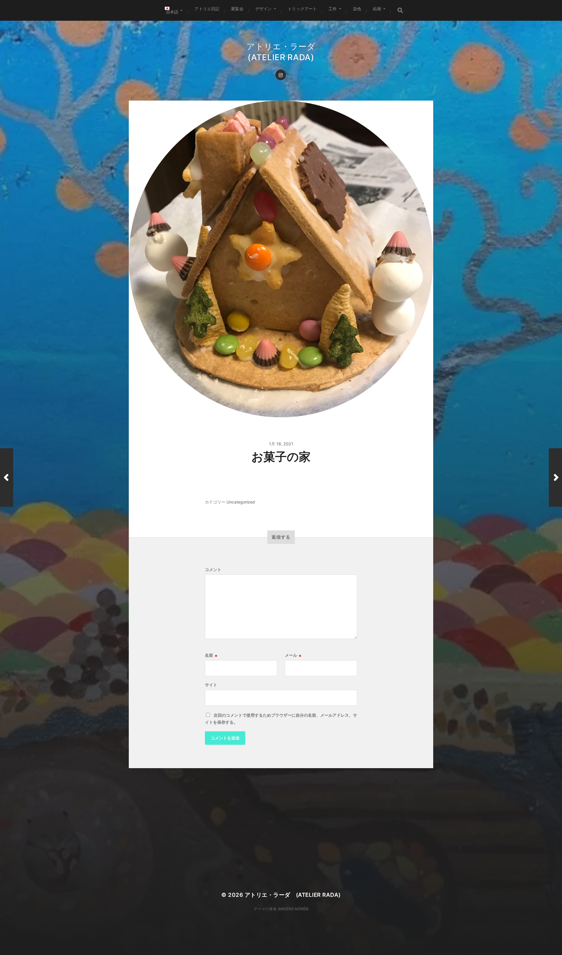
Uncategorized (241, 501)
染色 (357, 8)
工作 (332, 8)
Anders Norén (293, 908)
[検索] (400, 10)
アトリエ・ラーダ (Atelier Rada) (293, 895)
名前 (211, 655)
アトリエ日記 (206, 8)
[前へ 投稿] (6, 477)
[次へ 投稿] (555, 477)
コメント (213, 569)
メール (293, 655)
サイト (211, 684)
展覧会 (237, 8)
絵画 (377, 8)
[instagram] (280, 75)
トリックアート (302, 8)
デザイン (263, 8)
